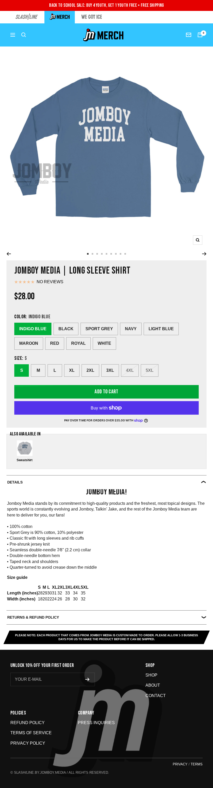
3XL (110, 370)
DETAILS (15, 482)
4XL (130, 370)
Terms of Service (31, 733)
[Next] (204, 254)
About (152, 685)
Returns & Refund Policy (33, 617)
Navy (131, 329)
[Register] (87, 679)
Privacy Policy (27, 743)
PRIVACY (180, 764)
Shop (151, 675)
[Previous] (8, 254)
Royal (78, 343)
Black (66, 329)
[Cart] (200, 34)
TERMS (197, 764)
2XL (90, 370)
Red (54, 343)
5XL (150, 370)
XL (72, 370)
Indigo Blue (32, 329)
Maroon (28, 343)
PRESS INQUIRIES (96, 722)
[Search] (23, 34)
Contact (155, 695)
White (104, 343)
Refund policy (27, 722)
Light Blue (161, 329)
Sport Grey (99, 329)
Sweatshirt (24, 460)
